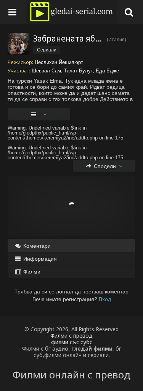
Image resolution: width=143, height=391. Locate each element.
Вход (105, 299)
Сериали (46, 50)
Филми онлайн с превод (71, 374)
